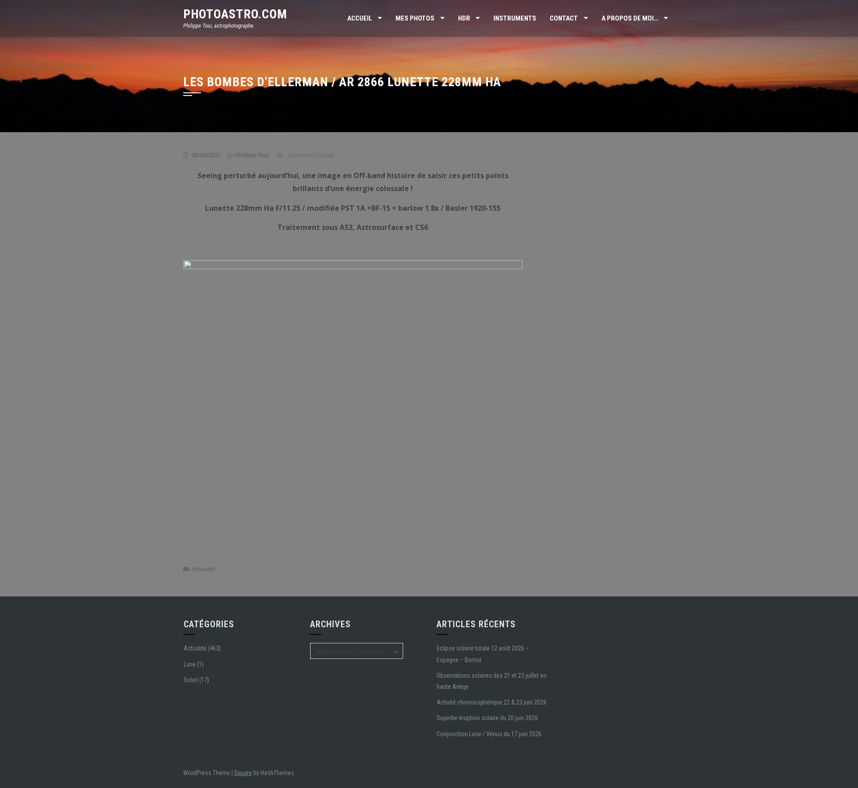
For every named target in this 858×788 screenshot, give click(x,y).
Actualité (202, 569)
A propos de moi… (629, 18)
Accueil (359, 18)
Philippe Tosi (251, 155)
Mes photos (414, 18)
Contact (564, 18)
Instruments (514, 18)
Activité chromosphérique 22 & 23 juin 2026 (492, 702)
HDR (464, 18)
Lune (190, 664)
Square (243, 772)
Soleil (191, 680)
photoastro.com (235, 14)
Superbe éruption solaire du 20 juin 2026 (487, 717)
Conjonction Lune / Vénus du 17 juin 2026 (489, 734)
